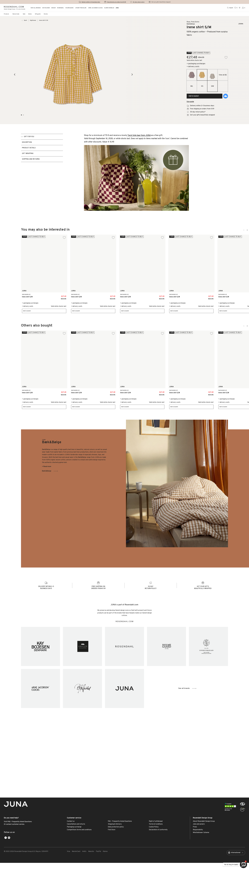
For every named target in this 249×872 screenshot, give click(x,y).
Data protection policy (116, 827)
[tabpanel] (136, 176)
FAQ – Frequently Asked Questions (120, 821)
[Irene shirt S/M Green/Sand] (60, 295)
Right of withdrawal (156, 821)
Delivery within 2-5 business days (91, 2)
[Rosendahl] (124, 646)
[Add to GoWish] (225, 96)
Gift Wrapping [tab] (27, 153)
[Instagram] (9, 837)
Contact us (71, 821)
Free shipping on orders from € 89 (116, 2)
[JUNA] (124, 688)
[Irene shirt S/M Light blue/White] (207, 295)
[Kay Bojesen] (40, 646)
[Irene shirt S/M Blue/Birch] (51, 295)
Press (195, 827)
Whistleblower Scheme (201, 833)
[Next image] (132, 74)
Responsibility (198, 830)
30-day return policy (139, 2)
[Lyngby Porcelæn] (208, 646)
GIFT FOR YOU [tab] (29, 137)
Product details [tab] (29, 148)
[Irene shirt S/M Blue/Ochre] (56, 295)
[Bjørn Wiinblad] (82, 688)
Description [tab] (27, 142)
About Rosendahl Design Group (204, 821)
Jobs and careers (199, 824)
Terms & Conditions (156, 824)
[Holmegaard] (166, 646)
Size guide (190, 102)
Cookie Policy (154, 827)
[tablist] (42, 176)
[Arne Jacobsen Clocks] (40, 688)
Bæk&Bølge (46, 471)
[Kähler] (82, 646)
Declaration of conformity (158, 830)
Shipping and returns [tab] (31, 159)
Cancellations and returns (76, 824)
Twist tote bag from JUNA (139, 135)
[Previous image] (14, 74)
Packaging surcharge (74, 827)
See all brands (184, 688)
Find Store (111, 830)
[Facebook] (5, 837)
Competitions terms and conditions (79, 830)
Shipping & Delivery (115, 824)
